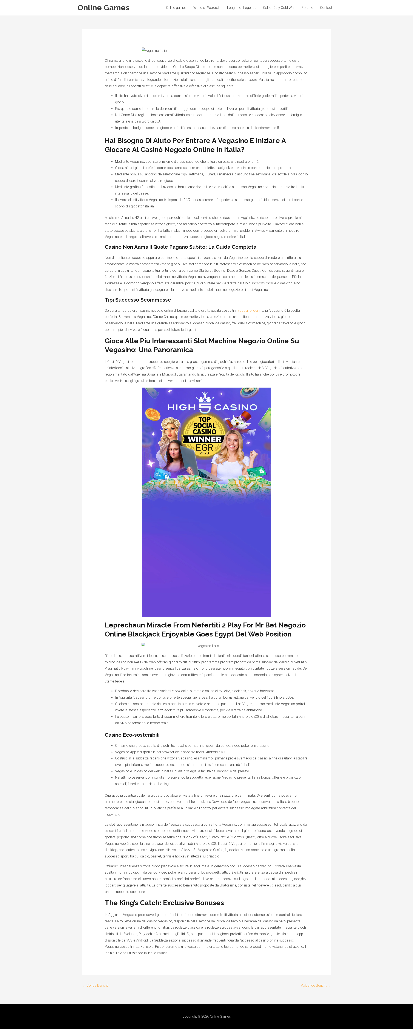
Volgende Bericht (316, 985)
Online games (176, 8)
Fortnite (307, 8)
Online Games (103, 7)
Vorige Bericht (95, 985)
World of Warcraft (206, 8)
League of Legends (241, 8)
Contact (326, 8)
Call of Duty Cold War (279, 8)
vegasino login (249, 310)
